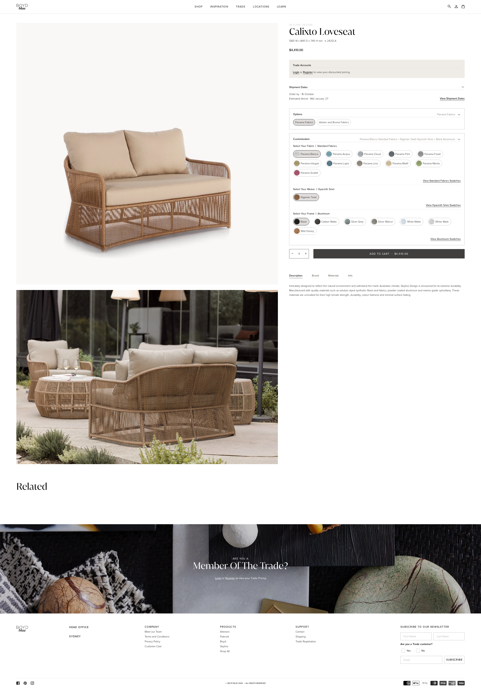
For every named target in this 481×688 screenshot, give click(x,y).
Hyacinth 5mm (313, 189)
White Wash (442, 221)
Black (304, 221)
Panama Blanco (309, 154)
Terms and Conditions (157, 636)
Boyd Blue (233, 683)
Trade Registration (306, 641)
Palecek (224, 636)
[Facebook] (18, 683)
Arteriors (224, 631)
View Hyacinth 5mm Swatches (443, 205)
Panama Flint (402, 154)
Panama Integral (310, 163)
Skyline (224, 646)
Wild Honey (307, 231)
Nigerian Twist (309, 197)
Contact (300, 631)
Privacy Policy (152, 641)
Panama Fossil (432, 154)
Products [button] (228, 627)
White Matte (414, 221)
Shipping (301, 636)
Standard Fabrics (315, 146)
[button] (198, 7)
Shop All (225, 651)
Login (218, 578)
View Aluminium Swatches (445, 239)
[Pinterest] (25, 683)
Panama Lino (370, 163)
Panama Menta (431, 163)
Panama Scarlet (309, 172)
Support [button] (302, 627)
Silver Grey (357, 221)
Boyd (223, 641)
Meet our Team (153, 631)
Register (230, 578)
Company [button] (152, 627)
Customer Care (153, 646)
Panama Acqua (341, 154)
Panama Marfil (400, 163)
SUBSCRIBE (454, 660)
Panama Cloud (372, 154)
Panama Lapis (341, 163)
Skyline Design (301, 24)
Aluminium (311, 214)
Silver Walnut (385, 221)
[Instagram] (32, 683)
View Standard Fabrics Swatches (442, 181)
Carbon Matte (329, 221)
